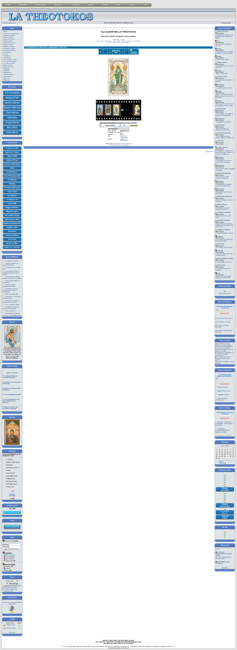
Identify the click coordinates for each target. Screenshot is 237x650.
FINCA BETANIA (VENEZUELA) (221, 393)
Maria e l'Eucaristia (221, 73)
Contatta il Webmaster (11, 589)
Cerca (110, 42)
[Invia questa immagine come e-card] (122, 51)
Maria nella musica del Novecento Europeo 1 (222, 208)
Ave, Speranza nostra (223, 343)
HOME (8, 4)
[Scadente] (102, 127)
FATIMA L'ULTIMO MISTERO (222, 320)
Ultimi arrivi (108, 41)
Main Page (116, 39)
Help (114, 42)
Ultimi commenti (126, 41)
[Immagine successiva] (134, 52)
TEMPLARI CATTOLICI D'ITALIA (223, 333)
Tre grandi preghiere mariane (225, 233)
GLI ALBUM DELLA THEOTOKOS (36, 47)
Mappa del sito (7, 65)
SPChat (12, 632)
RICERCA (132, 4)
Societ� (220, 250)
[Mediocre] (109, 126)
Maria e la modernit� (11, 294)
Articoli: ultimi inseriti (9, 43)
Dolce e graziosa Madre (224, 345)
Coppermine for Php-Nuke (120, 143)
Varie (218, 273)
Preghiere (226, 229)
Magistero (220, 157)
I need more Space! (123, 42)
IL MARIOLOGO (10, 625)
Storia (223, 265)
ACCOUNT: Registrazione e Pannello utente (223, 552)
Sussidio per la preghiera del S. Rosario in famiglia (224, 353)
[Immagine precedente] (126, 51)
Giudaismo (220, 118)
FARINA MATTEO (223, 329)
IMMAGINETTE (53, 47)
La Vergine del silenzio (11, 261)
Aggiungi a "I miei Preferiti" (124, 139)
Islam (223, 125)
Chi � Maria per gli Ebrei (223, 122)
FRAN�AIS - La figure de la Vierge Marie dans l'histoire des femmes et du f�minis (224, 152)
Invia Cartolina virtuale (10, 59)
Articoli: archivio (8, 37)
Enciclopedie (7, 52)
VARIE (118, 4)
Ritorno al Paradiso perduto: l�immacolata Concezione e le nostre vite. (224, 96)
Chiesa (224, 62)
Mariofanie (220, 165)
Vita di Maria (219, 144)
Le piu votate (116, 41)
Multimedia (228, 196)
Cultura (224, 76)
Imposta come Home (10, 587)
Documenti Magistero (9, 50)
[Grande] (134, 126)
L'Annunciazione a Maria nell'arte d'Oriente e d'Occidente (12, 277)
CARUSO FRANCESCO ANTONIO (223, 325)
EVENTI (221, 461)
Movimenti (220, 189)
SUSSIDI (105, 4)
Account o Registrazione (10, 33)
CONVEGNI (222, 463)
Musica (224, 204)
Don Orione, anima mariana (224, 247)
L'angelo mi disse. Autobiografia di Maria (9, 285)
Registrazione (11, 23)
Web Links (6, 78)
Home (5, 31)
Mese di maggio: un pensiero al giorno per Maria (224, 350)
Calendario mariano (9, 48)
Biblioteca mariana (8, 46)
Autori (219, 48)
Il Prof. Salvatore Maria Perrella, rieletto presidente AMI (224, 137)
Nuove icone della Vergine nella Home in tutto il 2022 (223, 277)
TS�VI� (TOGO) (223, 388)
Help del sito (7, 57)
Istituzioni (227, 133)
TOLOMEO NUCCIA (224, 316)
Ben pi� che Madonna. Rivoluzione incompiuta (11, 307)
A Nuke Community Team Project (119, 145)
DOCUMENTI (75, 4)
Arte (218, 41)
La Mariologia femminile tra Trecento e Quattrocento (223, 185)
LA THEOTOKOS (10, 628)
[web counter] (12, 513)
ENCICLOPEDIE (41, 4)
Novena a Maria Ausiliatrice (225, 346)
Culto (219, 70)
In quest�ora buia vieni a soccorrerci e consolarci (223, 161)
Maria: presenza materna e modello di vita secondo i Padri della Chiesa (224, 225)
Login (4, 23)
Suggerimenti (7, 72)
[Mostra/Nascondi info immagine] (105, 51)
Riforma (219, 236)
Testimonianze (7, 76)
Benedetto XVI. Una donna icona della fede (12, 297)
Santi (222, 244)
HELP (145, 4)
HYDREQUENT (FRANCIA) (225, 397)
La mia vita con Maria (223, 348)
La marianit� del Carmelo (224, 262)
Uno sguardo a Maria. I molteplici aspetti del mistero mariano (11, 273)
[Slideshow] (110, 51)
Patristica (226, 220)
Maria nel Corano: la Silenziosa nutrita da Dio (222, 129)
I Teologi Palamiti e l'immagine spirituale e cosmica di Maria (224, 52)
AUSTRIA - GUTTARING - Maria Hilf (224, 435)
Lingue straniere (222, 147)
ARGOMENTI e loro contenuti (224, 559)
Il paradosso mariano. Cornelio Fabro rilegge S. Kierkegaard (10, 290)
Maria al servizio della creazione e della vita (222, 177)
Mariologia (227, 173)
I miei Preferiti (137, 41)
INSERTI (91, 4)
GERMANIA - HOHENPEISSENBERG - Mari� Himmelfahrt (223, 424)
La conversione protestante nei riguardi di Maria (224, 240)
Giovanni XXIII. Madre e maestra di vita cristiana (11, 301)
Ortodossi (227, 212)
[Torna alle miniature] (101, 51)
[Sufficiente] (116, 127)
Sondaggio (6, 69)
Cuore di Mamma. (10, 311)
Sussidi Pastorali (8, 74)
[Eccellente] (126, 127)
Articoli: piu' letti (7, 41)
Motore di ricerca (8, 67)
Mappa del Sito (8, 591)
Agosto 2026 (225, 445)
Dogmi (219, 91)
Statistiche (6, 70)
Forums (5, 54)
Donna (219, 101)
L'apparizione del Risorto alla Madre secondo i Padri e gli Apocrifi (224, 36)
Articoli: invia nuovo (9, 39)
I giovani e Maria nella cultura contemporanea (224, 254)
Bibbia (219, 56)
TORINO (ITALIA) (222, 401)
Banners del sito (8, 44)
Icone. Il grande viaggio (12, 304)
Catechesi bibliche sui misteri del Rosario (10, 264)
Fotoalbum (6, 56)
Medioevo (220, 181)
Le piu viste (99, 41)
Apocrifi (225, 31)
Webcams (6, 80)
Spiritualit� (229, 258)
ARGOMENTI (23, 4)
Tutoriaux (225, 568)
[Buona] (121, 127)
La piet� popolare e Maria (224, 88)
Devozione (220, 84)
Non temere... (221, 355)
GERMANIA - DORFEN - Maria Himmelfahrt (223, 430)
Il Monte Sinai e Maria (222, 59)
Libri (222, 141)
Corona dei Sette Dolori (224, 357)
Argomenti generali (9, 35)
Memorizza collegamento (124, 136)
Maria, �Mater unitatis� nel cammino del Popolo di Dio (224, 114)
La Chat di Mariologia (9, 61)
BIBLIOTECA (58, 4)
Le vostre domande (9, 63)
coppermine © (210, 151)
